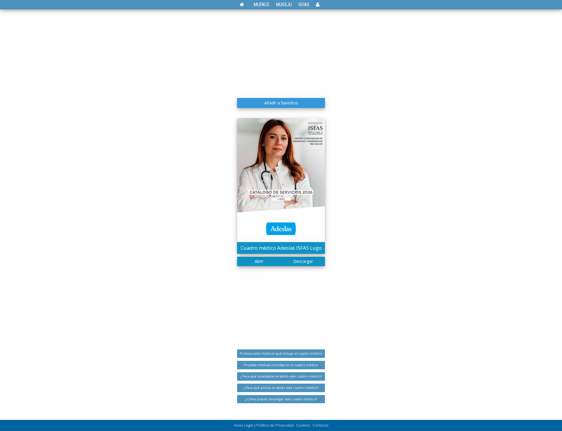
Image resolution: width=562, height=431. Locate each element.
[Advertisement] (281, 51)
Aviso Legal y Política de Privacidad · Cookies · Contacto (281, 425)
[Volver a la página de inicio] (245, 4)
